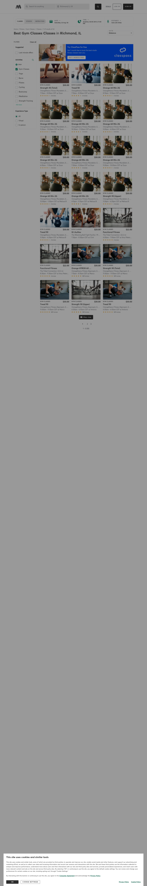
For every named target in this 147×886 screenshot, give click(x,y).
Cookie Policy (136, 882)
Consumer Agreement (67, 876)
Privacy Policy (95, 876)
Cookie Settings (30, 882)
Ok (12, 882)
